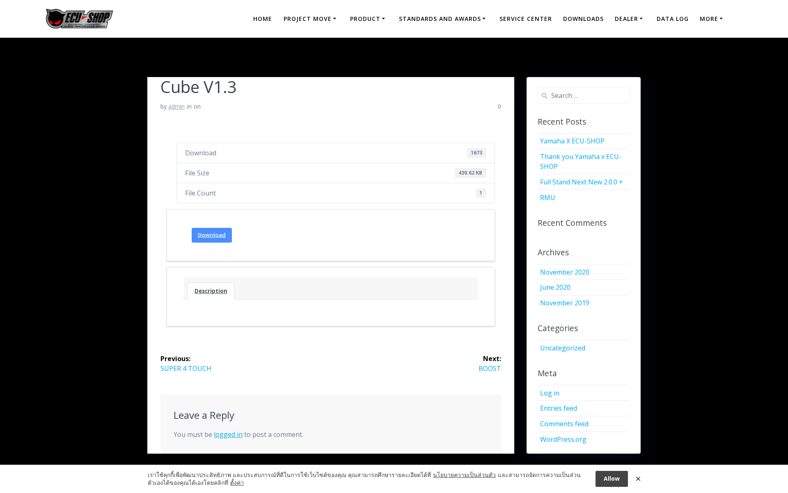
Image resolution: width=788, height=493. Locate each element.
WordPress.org (563, 439)
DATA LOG (673, 19)
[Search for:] (584, 95)
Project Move (308, 19)
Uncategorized (562, 347)
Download (212, 235)
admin (176, 106)
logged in (228, 434)
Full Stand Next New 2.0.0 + (581, 181)
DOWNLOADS (583, 19)
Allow (612, 478)
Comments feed (564, 423)
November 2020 (564, 272)
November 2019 (564, 302)
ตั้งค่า (237, 482)
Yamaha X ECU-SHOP (572, 140)
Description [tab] (211, 291)
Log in (549, 393)
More (709, 19)
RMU (547, 197)
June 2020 (555, 287)
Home (262, 19)
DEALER (626, 19)
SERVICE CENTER (525, 19)
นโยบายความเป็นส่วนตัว (464, 475)
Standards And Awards (440, 19)
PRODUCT (365, 19)
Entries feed (558, 408)
